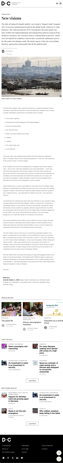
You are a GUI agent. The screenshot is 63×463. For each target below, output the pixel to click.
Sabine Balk (53, 326)
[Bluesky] (22, 458)
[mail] (3, 458)
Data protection (47, 445)
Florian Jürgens (32, 328)
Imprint (24, 452)
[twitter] (13, 458)
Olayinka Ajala (44, 415)
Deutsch (57, 4)
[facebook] (8, 458)
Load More (32, 381)
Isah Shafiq (12, 351)
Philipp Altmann (11, 324)
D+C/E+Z (43, 374)
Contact (44, 449)
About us (5, 449)
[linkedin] (17, 458)
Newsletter (25, 445)
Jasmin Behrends (14, 415)
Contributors (6, 445)
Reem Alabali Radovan (15, 369)
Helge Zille (12, 403)
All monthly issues (8, 452)
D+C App (25, 449)
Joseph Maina (44, 355)
